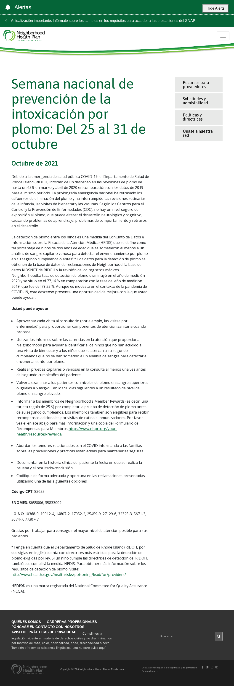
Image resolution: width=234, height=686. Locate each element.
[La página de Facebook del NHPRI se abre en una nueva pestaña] (203, 667)
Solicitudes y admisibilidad (195, 100)
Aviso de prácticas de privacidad (44, 632)
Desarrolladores (150, 671)
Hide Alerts (215, 8)
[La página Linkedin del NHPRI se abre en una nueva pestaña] (207, 667)
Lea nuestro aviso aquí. (89, 647)
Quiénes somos (26, 622)
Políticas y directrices (193, 117)
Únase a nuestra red (198, 133)
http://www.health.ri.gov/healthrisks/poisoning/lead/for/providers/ (68, 574)
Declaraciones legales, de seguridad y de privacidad (169, 667)
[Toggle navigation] (223, 35)
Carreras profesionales (72, 622)
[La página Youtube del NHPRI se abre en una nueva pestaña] (212, 667)
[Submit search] (219, 636)
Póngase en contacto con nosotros (47, 627)
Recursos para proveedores (196, 84)
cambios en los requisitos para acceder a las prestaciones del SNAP (140, 21)
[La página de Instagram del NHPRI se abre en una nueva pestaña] (216, 667)
